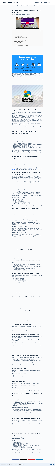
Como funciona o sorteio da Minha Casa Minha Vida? (20, 40)
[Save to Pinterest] (31, 459)
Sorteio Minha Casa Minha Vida (17, 39)
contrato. (26, 378)
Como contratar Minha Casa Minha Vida (19, 36)
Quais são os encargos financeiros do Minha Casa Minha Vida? (22, 45)
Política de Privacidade (22, 464)
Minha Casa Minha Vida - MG (26, 14)
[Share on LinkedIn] (39, 459)
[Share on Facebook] (15, 459)
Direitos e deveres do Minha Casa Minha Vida (19, 41)
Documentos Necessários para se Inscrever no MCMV (21, 37)
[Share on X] (23, 459)
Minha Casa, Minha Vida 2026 (10, 2)
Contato (42, 2)
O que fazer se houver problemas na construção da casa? (21, 44)
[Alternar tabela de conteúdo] (41, 31)
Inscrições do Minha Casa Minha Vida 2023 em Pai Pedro (21, 38)
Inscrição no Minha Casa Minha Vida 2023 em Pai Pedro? (31, 294)
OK (52, 464)
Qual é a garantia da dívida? (18, 42)
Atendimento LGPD (37, 2)
